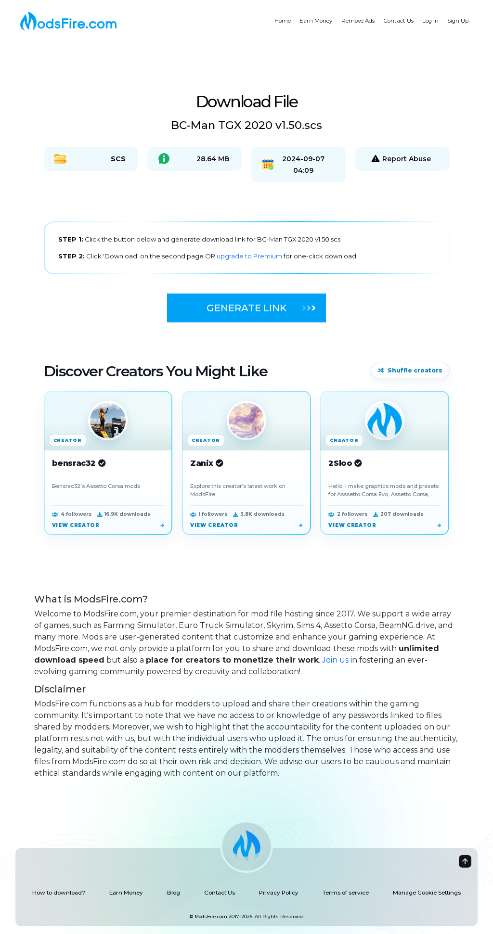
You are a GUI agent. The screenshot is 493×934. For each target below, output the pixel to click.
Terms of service (346, 892)
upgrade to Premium (250, 256)
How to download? (58, 892)
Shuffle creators (415, 370)
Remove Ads (358, 20)
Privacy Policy (278, 892)
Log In (430, 20)
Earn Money (315, 20)
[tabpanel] (247, 247)
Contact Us (398, 20)
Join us (335, 660)
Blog (173, 892)
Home (282, 20)
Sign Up (457, 20)
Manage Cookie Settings (427, 892)
